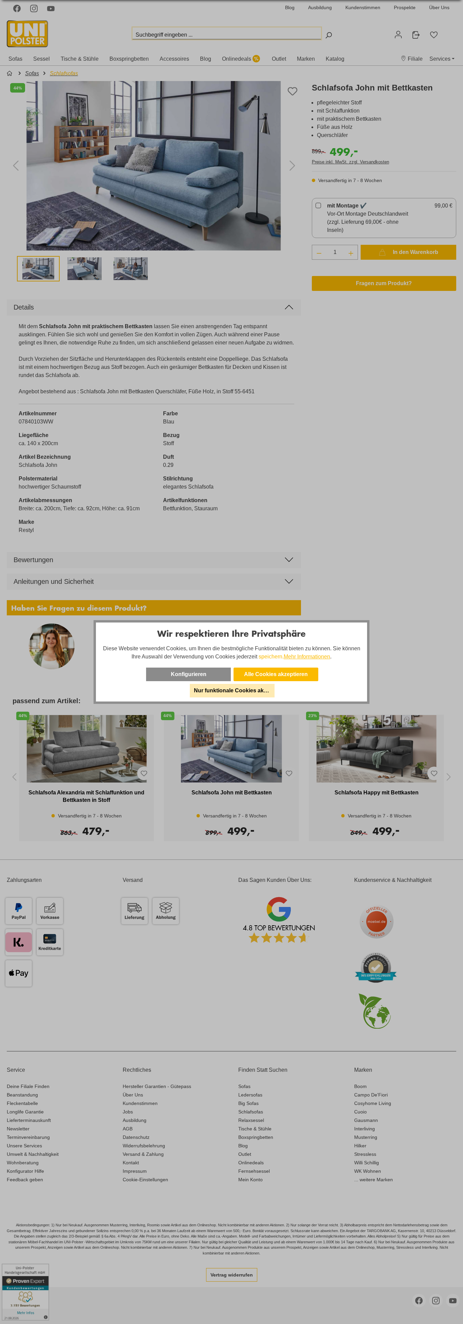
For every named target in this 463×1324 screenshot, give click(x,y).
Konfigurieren (188, 674)
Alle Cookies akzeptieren (276, 674)
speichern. (271, 656)
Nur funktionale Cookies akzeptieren (234, 690)
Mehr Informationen (307, 656)
